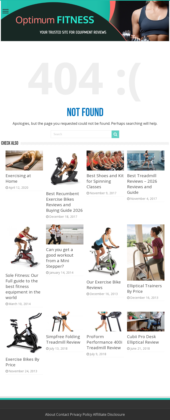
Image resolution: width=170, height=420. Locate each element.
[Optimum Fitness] (85, 21)
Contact (63, 414)
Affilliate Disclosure (109, 414)
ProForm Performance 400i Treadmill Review (104, 342)
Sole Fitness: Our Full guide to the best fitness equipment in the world (23, 286)
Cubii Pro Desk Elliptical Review (143, 339)
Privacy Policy (81, 414)
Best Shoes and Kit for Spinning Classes (105, 181)
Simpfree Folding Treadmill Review (63, 339)
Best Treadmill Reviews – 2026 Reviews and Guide (142, 184)
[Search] (115, 134)
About (50, 414)
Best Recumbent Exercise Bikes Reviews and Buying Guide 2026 (64, 202)
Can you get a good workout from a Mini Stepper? (59, 258)
